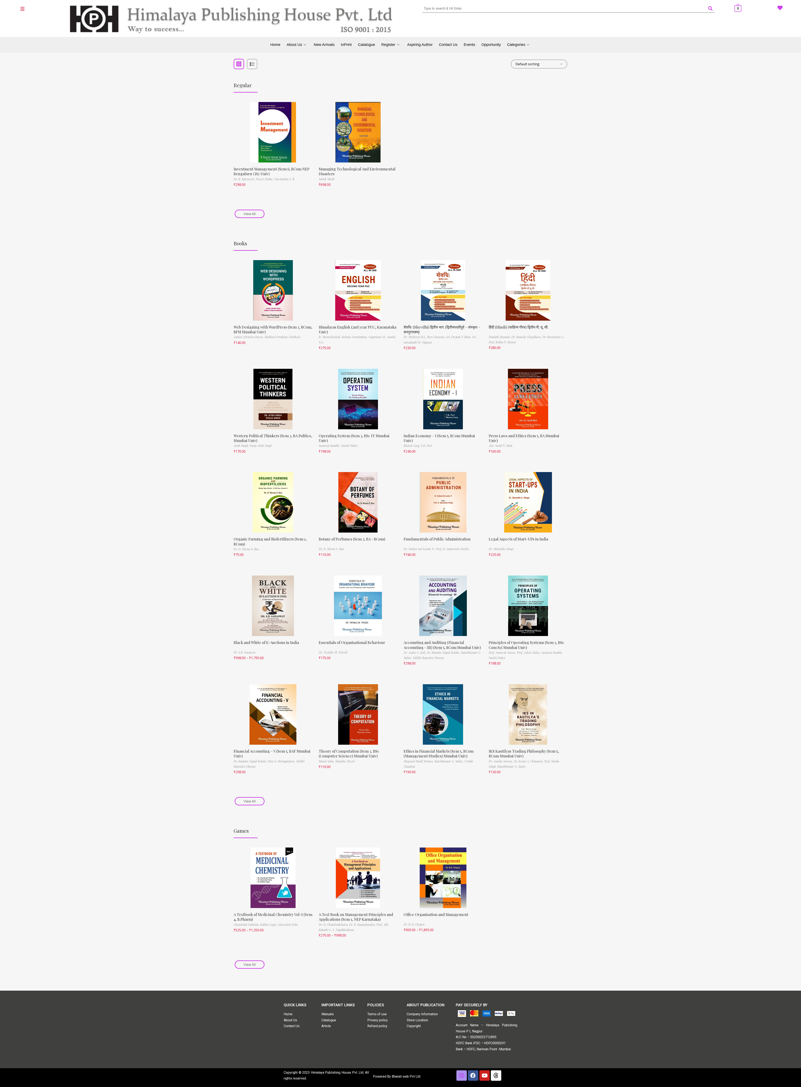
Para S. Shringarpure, (282, 761)
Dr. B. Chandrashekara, (334, 925)
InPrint (346, 45)
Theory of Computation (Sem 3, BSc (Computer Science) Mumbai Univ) (349, 753)
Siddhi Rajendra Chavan (428, 658)
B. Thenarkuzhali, (330, 337)
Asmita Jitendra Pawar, (249, 337)
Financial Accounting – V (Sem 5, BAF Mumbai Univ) (272, 753)
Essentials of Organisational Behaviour (352, 642)
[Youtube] (484, 1075)
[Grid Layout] (239, 64)
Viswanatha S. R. (284, 179)
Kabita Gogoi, (269, 925)
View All (250, 214)
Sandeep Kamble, (330, 446)
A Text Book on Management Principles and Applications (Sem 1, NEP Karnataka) (356, 917)
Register (388, 45)
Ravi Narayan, (436, 337)
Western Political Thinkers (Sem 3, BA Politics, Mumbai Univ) (273, 438)
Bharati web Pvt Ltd (406, 1076)
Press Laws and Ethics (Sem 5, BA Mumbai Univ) (524, 438)
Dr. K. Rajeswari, (245, 179)
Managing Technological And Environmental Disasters (357, 171)
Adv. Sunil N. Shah (501, 446)
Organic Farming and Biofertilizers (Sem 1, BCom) (270, 541)
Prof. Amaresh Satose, (503, 653)
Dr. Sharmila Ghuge (501, 549)
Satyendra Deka (288, 925)
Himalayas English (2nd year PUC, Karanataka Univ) (357, 329)
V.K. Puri (426, 446)
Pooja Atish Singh (261, 446)
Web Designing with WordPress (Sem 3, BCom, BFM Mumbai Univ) (273, 329)
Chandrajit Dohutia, (247, 925)
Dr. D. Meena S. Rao (246, 549)
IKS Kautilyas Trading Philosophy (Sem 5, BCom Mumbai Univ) (524, 753)
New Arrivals (324, 45)
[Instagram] (461, 1075)
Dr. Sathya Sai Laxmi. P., (420, 549)
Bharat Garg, (412, 446)
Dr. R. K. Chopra (414, 924)
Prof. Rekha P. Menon (502, 342)
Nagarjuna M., (377, 337)
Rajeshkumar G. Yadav (511, 766)
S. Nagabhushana (343, 930)
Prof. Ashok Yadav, (529, 653)
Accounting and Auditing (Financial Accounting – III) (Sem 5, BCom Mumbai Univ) (442, 645)
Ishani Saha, (327, 761)
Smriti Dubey (349, 446)
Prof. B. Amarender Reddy (452, 549)
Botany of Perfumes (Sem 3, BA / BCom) (352, 539)
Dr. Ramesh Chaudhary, (527, 337)
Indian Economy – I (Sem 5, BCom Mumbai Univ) (439, 438)
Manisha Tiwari (345, 761)
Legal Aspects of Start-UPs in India (518, 539)
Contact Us (448, 45)
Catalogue (366, 45)
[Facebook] (473, 1075)
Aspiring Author (420, 45)
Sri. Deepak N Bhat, (459, 337)
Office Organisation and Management (436, 914)
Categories (516, 45)
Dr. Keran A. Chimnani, (529, 761)
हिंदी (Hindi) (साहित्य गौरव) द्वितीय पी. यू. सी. (518, 327)
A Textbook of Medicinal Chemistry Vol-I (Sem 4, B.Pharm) (273, 917)
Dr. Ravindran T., (554, 337)
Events (469, 45)
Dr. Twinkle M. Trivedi (333, 652)
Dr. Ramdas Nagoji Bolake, (444, 653)
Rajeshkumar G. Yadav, (449, 761)
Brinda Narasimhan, (355, 337)
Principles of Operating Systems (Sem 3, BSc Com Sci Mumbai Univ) (526, 645)
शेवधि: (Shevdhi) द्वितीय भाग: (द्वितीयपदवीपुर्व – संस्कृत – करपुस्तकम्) (442, 329)
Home (275, 45)
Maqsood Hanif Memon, (419, 761)
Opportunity (491, 45)
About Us (294, 45)
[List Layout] (252, 64)
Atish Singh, (242, 446)
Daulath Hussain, (500, 337)
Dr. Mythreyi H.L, (415, 337)
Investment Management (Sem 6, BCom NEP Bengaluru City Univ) (271, 171)
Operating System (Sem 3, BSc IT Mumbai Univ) (354, 438)
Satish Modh (327, 179)
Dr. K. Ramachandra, (363, 925)
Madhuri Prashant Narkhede (282, 337)
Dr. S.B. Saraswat (245, 652)
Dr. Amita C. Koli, (415, 653)
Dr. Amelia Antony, (501, 761)
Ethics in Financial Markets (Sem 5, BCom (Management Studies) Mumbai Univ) (439, 753)
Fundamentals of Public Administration (437, 539)
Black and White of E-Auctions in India (266, 642)
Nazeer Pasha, (265, 179)
